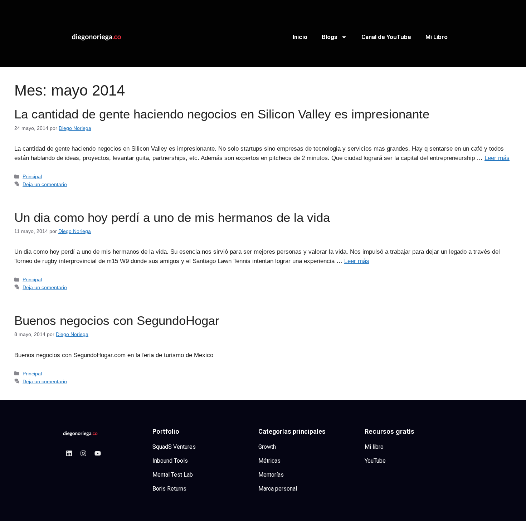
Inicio (300, 36)
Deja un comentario (45, 184)
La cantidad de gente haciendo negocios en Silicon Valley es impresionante (221, 114)
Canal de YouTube (386, 36)
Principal (32, 176)
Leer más (497, 158)
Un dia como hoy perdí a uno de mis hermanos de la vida (172, 217)
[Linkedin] (69, 453)
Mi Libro (436, 36)
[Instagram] (83, 453)
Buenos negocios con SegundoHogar (116, 320)
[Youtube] (97, 453)
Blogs (329, 36)
